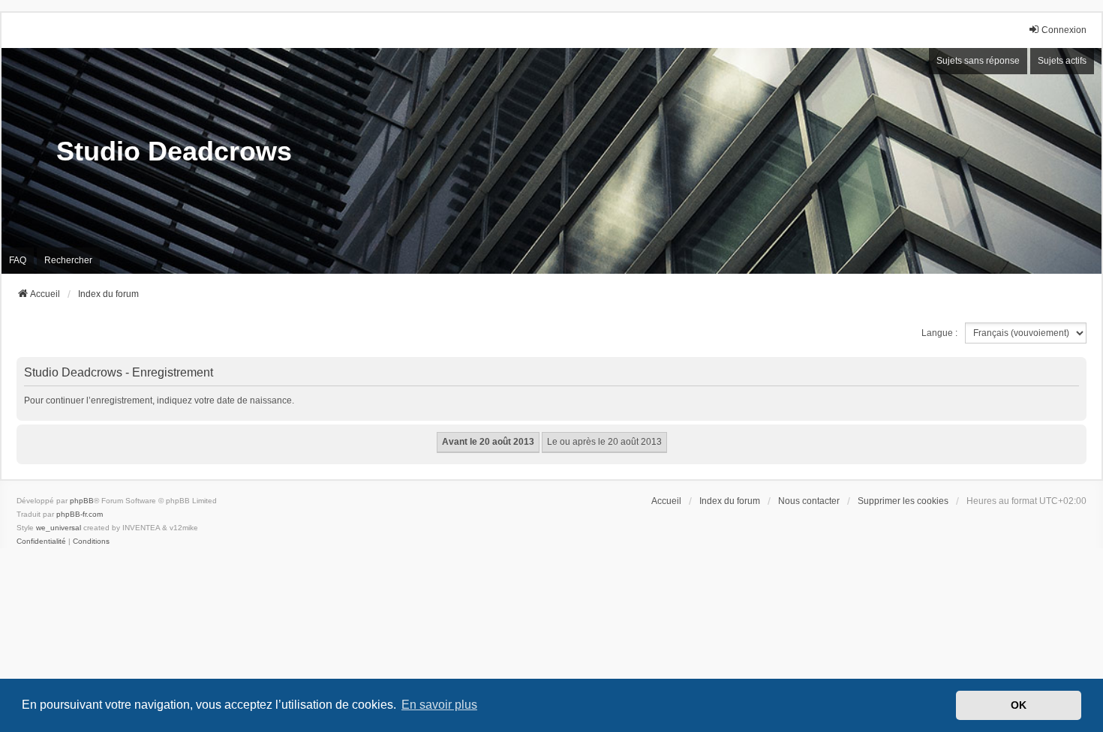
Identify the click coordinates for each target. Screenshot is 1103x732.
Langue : (939, 333)
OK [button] (1018, 705)
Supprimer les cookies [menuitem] (903, 501)
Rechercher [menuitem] (68, 260)
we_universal (58, 528)
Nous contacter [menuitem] (809, 501)
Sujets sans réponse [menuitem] (978, 61)
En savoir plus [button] (439, 704)
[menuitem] (41, 541)
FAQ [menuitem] (17, 260)
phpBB (82, 500)
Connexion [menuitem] (1063, 30)
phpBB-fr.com (79, 514)
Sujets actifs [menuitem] (1062, 61)
